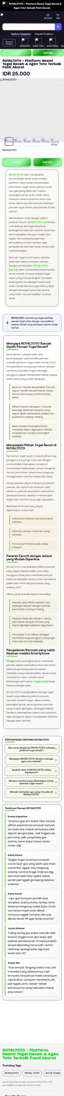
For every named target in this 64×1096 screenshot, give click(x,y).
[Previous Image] (2, 110)
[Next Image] (61, 110)
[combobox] (29, 27)
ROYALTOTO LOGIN (39, 222)
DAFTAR (48, 52)
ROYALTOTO (16, 174)
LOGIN (16, 52)
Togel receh (41, 681)
